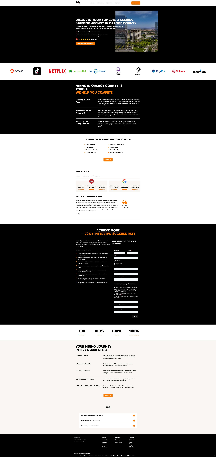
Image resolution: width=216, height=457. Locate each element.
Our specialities (105, 439)
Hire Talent (109, 3)
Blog (116, 439)
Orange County (132, 445)
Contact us (135, 3)
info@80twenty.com (83, 439)
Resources (100, 3)
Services (103, 446)
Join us (103, 445)
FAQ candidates (118, 442)
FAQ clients (117, 441)
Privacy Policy (104, 447)
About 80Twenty (105, 441)
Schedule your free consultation (85, 43)
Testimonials (104, 442)
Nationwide (131, 447)
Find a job (117, 3)
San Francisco (132, 439)
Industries (104, 443)
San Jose (131, 446)
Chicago (130, 443)
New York (131, 442)
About (92, 3)
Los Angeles (131, 441)
